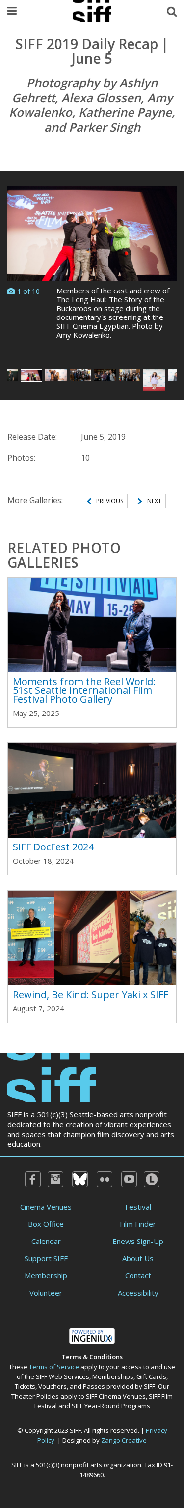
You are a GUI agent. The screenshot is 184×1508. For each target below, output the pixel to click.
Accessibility (138, 1292)
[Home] (51, 1076)
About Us (138, 1258)
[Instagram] (55, 1179)
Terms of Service (54, 1366)
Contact (138, 1275)
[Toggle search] (172, 10)
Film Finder (138, 1224)
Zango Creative (124, 1440)
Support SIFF (46, 1258)
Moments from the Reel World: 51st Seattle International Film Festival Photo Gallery (84, 690)
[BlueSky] (80, 1179)
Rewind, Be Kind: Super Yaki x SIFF (90, 994)
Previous (109, 501)
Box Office (46, 1224)
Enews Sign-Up (137, 1241)
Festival (138, 1207)
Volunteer (45, 1292)
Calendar (46, 1241)
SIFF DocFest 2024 (53, 846)
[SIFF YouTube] (129, 1179)
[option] (92, 265)
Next (154, 501)
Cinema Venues (46, 1207)
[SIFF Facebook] (33, 1179)
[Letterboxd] (151, 1179)
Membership (46, 1275)
